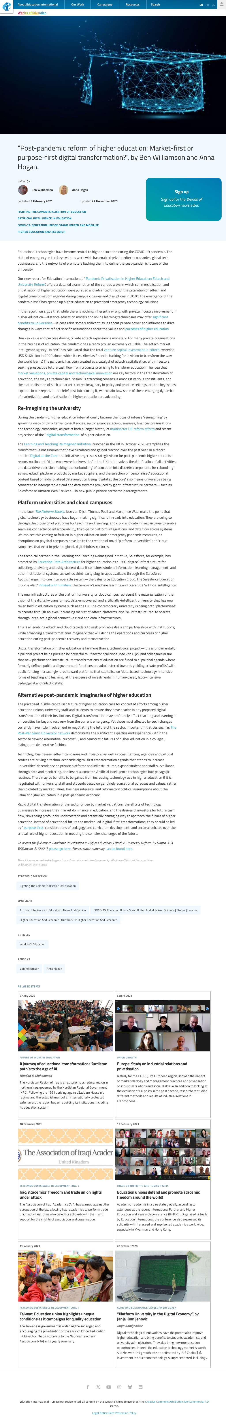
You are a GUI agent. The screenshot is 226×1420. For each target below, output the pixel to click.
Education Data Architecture (59, 561)
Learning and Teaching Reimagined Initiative (57, 444)
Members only (221, 4)
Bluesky (130, 1387)
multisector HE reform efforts (132, 428)
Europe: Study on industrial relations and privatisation (162, 1048)
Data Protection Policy (122, 1413)
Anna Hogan (54, 969)
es (213, 4)
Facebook (87, 1387)
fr (207, 4)
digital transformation (63, 434)
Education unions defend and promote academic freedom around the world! (162, 1177)
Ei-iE (6, 7)
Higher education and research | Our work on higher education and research (68, 920)
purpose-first (33, 827)
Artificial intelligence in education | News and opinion (53, 910)
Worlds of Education (32, 12)
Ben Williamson (29, 969)
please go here (60, 848)
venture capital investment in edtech (132, 349)
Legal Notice (100, 1413)
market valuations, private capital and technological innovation (65, 373)
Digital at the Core (44, 455)
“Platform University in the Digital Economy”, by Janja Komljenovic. (162, 1302)
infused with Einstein (55, 585)
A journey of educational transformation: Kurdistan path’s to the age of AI (65, 1051)
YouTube (108, 1387)
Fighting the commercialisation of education (48, 886)
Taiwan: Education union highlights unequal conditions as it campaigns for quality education (65, 1294)
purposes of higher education (147, 328)
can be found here (119, 848)
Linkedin (140, 1387)
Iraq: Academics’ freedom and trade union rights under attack (65, 1172)
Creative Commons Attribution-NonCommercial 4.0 (177, 1402)
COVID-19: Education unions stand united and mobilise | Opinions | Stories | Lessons (145, 910)
